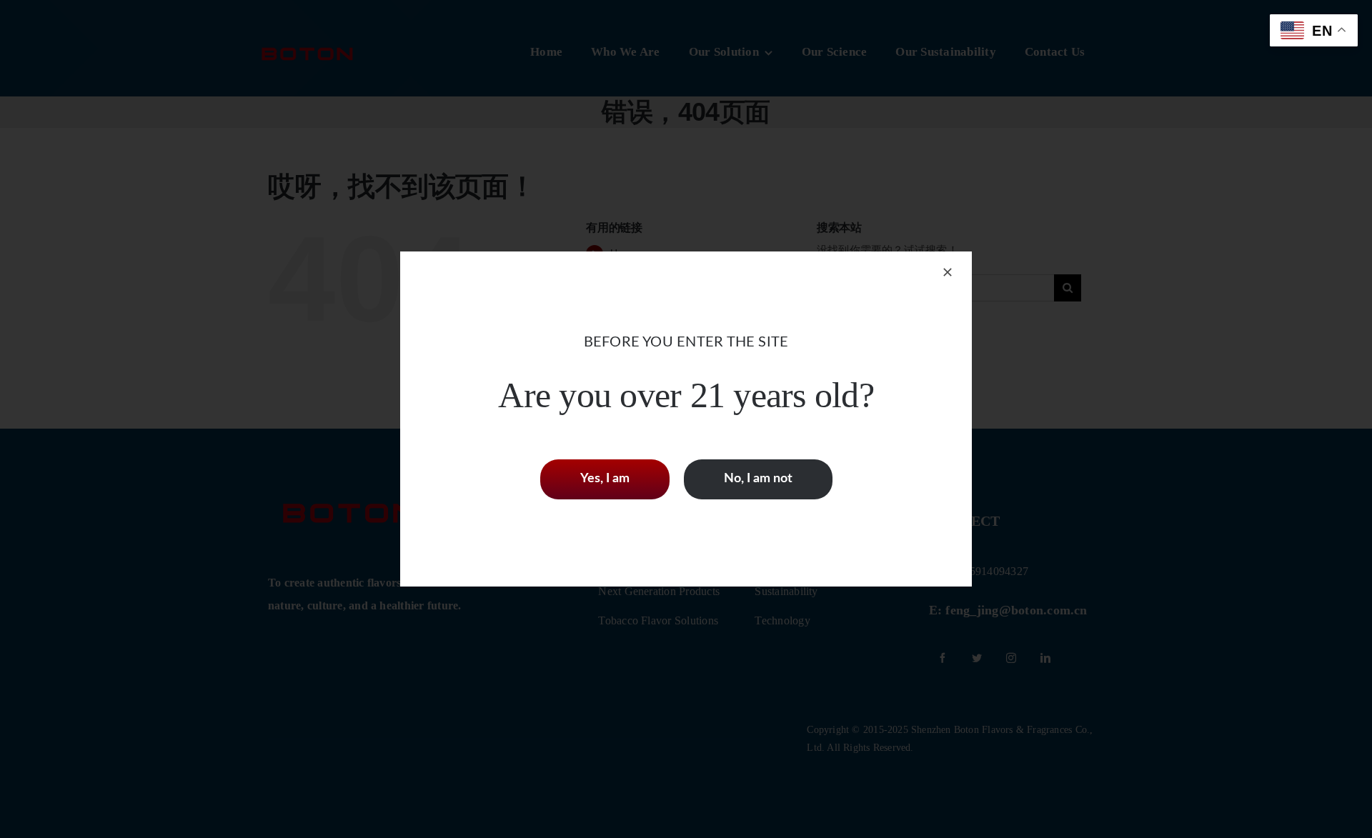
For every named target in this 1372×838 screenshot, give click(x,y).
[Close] (948, 272)
